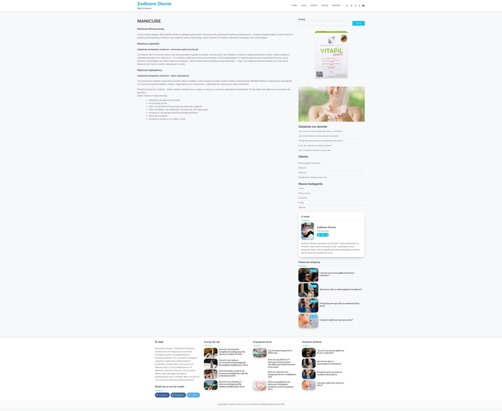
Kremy (301, 188)
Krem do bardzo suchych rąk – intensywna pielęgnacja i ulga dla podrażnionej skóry (233, 373)
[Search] (347, 6)
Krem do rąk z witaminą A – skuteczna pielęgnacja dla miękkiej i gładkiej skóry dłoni (232, 384)
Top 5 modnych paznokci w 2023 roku (314, 150)
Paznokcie (302, 198)
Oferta (313, 5)
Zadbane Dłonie (154, 3)
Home (294, 5)
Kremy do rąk (304, 193)
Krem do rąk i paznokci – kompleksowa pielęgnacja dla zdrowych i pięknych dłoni (232, 351)
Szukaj (301, 19)
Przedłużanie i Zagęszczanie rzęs (312, 177)
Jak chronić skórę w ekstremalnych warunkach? (318, 136)
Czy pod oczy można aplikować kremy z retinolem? (320, 131)
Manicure (302, 168)
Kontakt (336, 5)
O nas (303, 5)
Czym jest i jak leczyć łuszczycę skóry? (315, 145)
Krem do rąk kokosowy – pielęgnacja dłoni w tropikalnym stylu (282, 374)
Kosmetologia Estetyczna (309, 163)
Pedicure (302, 173)
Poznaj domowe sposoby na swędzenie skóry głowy (320, 141)
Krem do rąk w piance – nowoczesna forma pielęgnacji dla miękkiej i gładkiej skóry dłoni (233, 362)
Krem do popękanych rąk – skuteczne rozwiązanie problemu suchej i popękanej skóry (280, 386)
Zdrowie (301, 207)
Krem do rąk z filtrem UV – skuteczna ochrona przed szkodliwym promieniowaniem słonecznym (281, 363)
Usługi (324, 5)
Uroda (301, 203)
